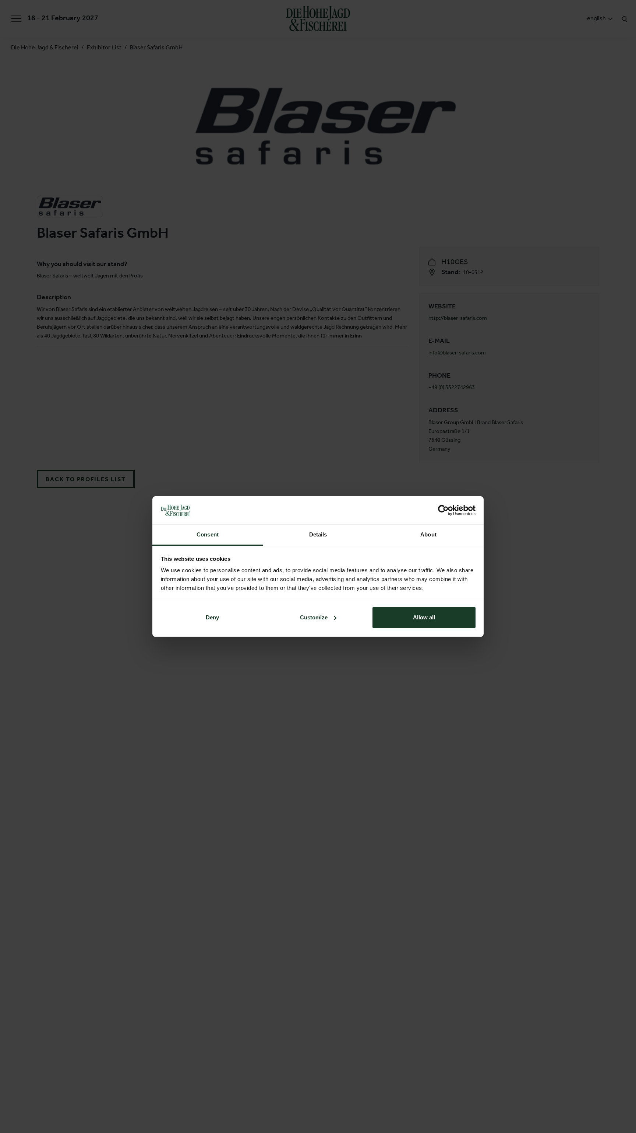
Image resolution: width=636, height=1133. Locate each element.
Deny (212, 617)
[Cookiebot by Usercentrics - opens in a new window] (443, 510)
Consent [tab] (208, 534)
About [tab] (428, 534)
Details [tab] (318, 534)
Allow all (424, 617)
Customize (314, 617)
